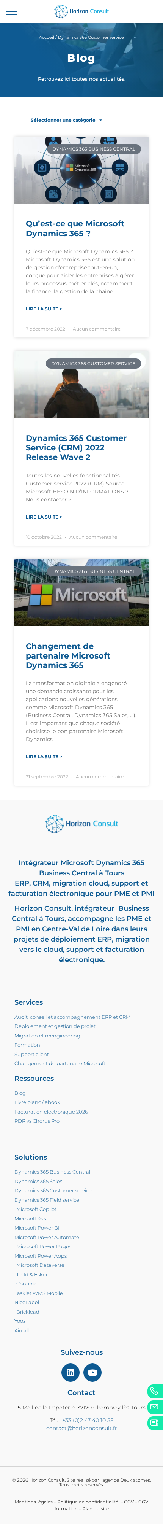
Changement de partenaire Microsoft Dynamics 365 (68, 655)
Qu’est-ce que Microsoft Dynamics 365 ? (75, 228)
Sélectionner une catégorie (63, 120)
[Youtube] (92, 1372)
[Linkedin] (70, 1372)
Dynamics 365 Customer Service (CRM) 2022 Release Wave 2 (76, 447)
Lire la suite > (44, 309)
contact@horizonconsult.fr (81, 1428)
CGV (129, 1502)
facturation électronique (51, 893)
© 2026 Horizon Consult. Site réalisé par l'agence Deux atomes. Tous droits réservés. (81, 1482)
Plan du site (95, 1508)
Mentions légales (34, 1502)
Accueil (46, 37)
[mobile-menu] (11, 11)
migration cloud (80, 883)
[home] (81, 11)
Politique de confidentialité (88, 1502)
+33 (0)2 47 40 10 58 (88, 1420)
